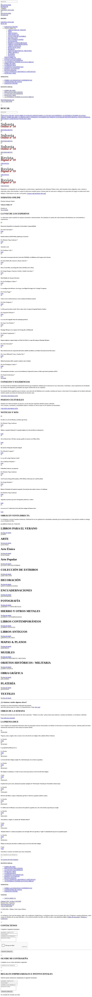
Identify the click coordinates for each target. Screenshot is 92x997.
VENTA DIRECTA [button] (10, 28)
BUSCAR (4, 23)
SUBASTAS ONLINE (11, 26)
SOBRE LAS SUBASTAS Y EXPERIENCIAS (18, 80)
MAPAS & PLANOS (14, 47)
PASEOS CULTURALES (12, 68)
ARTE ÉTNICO (12, 33)
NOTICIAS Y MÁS (10, 73)
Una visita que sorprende (8, 718)
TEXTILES (11, 55)
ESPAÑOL (4, 10)
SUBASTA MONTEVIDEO (12, 59)
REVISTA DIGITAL (10, 70)
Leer (2, 231)
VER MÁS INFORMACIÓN (9, 396)
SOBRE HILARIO (9, 63)
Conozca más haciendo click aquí (36, 193)
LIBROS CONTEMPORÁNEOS (17, 44)
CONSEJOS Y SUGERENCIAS (13, 67)
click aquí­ (37, 707)
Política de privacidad (73, 917)
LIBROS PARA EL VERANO (17, 30)
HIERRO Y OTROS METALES (17, 43)
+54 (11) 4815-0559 (6, 101)
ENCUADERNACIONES (15, 39)
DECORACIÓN (13, 38)
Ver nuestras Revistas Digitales (9, 859)
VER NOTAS (5, 163)
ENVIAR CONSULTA (6, 951)
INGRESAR (4, 15)
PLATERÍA (11, 54)
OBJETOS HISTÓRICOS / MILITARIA (20, 51)
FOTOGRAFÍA (12, 41)
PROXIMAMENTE (6, 130)
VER (2, 741)
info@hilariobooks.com (7, 100)
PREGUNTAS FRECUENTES (13, 92)
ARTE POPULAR (13, 34)
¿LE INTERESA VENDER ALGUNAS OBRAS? (19, 62)
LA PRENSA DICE (10, 65)
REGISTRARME (6, 5)
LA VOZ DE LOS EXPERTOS (13, 60)
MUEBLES (11, 49)
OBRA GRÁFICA (13, 52)
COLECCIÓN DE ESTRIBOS (17, 36)
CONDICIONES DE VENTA (13, 82)
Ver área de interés (6, 532)
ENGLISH (11, 10)
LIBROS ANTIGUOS (14, 46)
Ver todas (3, 378)
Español (3, 8)
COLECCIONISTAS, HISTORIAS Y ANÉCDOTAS (19, 71)
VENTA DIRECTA (10, 57)
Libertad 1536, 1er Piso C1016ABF (11, 901)
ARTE (10, 31)
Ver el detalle (4, 210)
